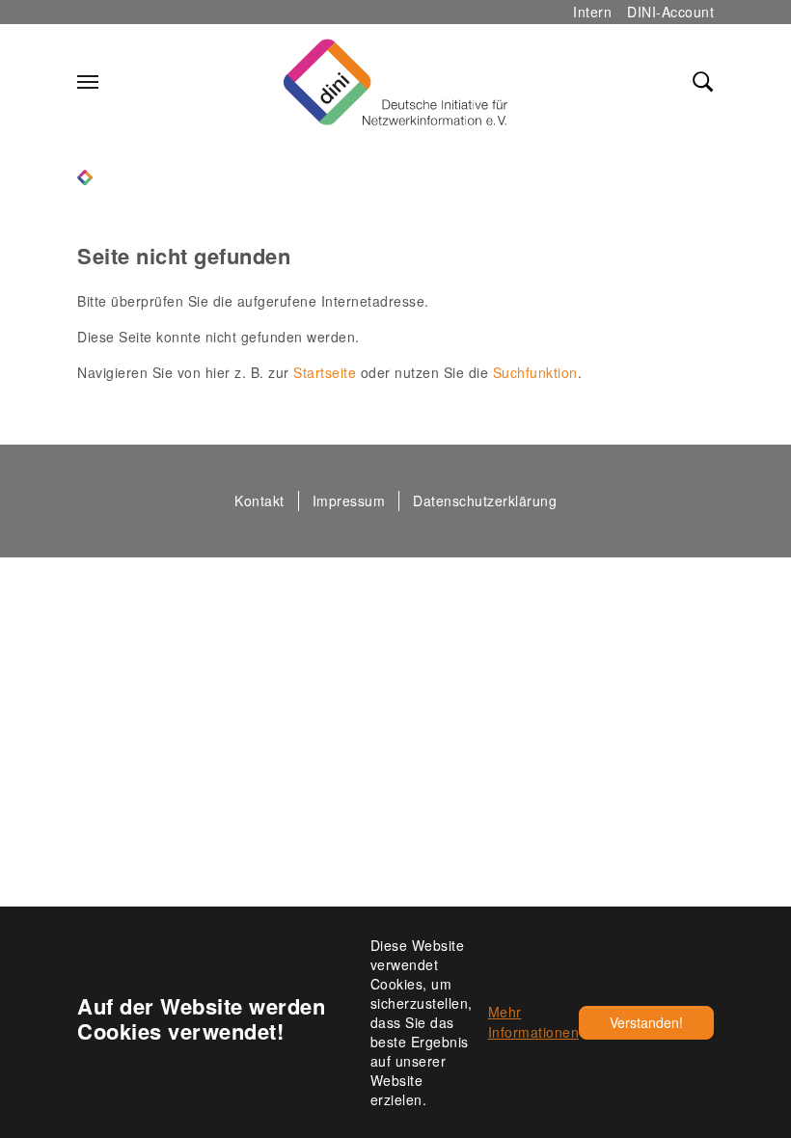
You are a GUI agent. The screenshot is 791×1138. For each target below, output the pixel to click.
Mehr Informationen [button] (534, 1022)
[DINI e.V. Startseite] (395, 82)
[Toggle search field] (703, 82)
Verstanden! (646, 1022)
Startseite (324, 372)
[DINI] (85, 175)
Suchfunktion (535, 372)
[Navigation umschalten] (87, 82)
